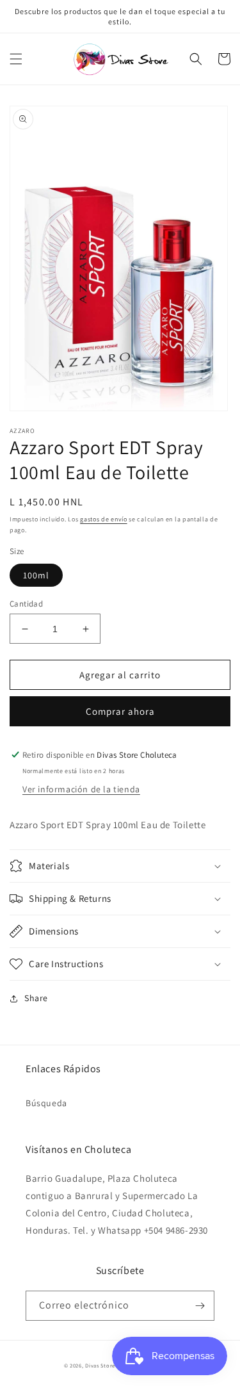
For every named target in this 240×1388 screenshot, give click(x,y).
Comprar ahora (120, 711)
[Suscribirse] (200, 1306)
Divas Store (100, 1365)
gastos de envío (103, 519)
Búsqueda (46, 1103)
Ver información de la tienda (81, 789)
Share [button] (36, 998)
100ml (36, 575)
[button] (16, 59)
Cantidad (26, 603)
